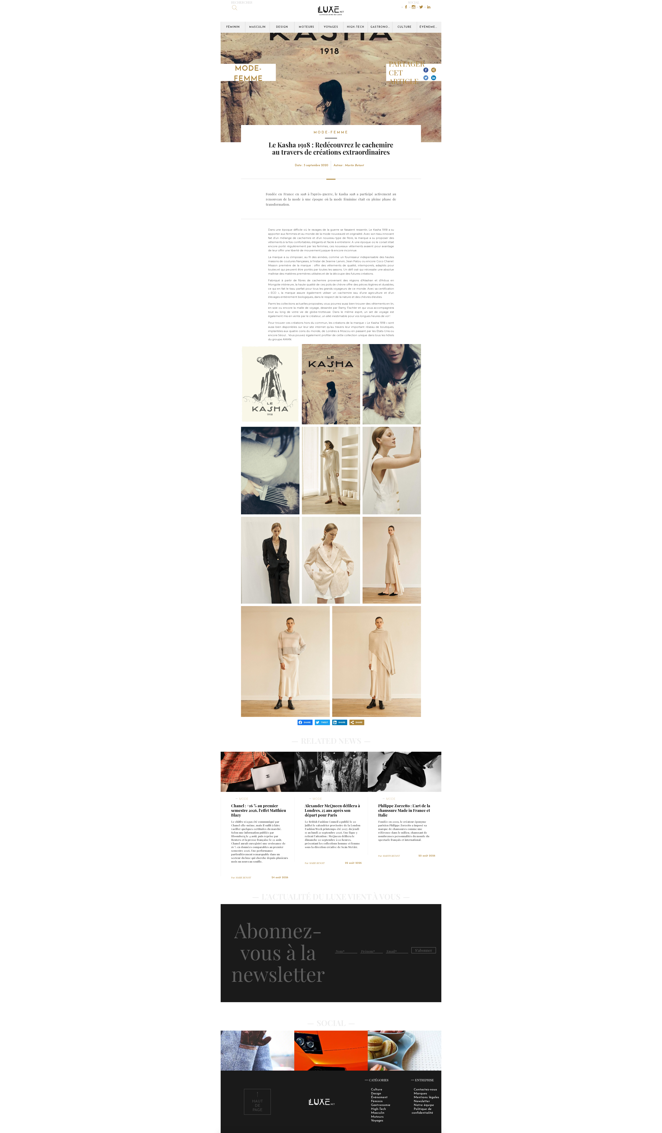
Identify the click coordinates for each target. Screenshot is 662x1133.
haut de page (257, 1106)
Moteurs (306, 27)
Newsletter (422, 1101)
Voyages (331, 27)
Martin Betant (354, 165)
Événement (430, 27)
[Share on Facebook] (426, 70)
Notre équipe (424, 1105)
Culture (405, 27)
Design (282, 27)
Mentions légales (426, 1097)
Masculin (257, 27)
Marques (420, 1093)
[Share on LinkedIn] (434, 77)
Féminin (233, 27)
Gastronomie (381, 27)
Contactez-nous (425, 1089)
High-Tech (355, 27)
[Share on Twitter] (426, 77)
